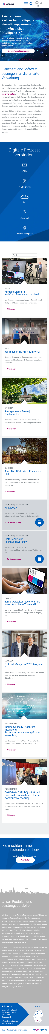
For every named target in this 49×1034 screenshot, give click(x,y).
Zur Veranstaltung (14, 522)
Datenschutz (11, 1029)
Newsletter (25, 859)
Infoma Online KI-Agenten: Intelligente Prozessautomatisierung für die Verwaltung (22, 731)
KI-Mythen (11, 508)
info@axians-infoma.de (10, 1021)
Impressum (22, 1029)
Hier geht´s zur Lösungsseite (18, 50)
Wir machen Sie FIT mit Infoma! (22, 351)
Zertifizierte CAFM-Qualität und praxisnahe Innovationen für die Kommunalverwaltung (22, 795)
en (37, 5)
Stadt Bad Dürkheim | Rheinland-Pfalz (23, 472)
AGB (3, 1029)
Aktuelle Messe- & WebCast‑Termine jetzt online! (22, 293)
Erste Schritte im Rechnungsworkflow (16, 540)
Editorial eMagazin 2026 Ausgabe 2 (23, 665)
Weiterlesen (11, 309)
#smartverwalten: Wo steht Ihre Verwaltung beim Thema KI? (22, 603)
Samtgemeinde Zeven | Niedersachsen (17, 412)
